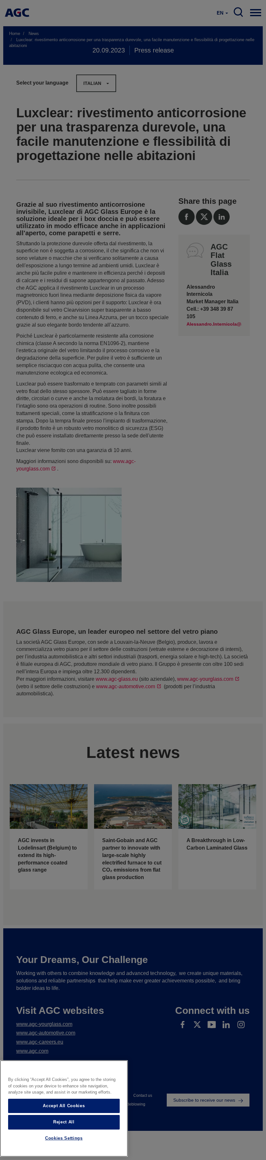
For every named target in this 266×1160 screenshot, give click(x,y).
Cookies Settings (64, 1138)
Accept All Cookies (64, 1105)
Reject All (64, 1121)
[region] (64, 1108)
